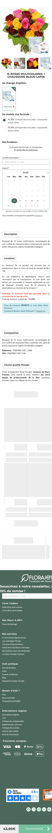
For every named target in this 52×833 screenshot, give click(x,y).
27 (26, 201)
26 (20, 201)
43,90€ (27, 121)
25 (14, 201)
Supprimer (7, 107)
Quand (5, 168)
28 (32, 201)
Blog (4, 678)
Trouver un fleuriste (10, 674)
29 (38, 201)
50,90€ (27, 129)
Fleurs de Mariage (9, 624)
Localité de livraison (10, 158)
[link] (26, 30)
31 (8, 206)
